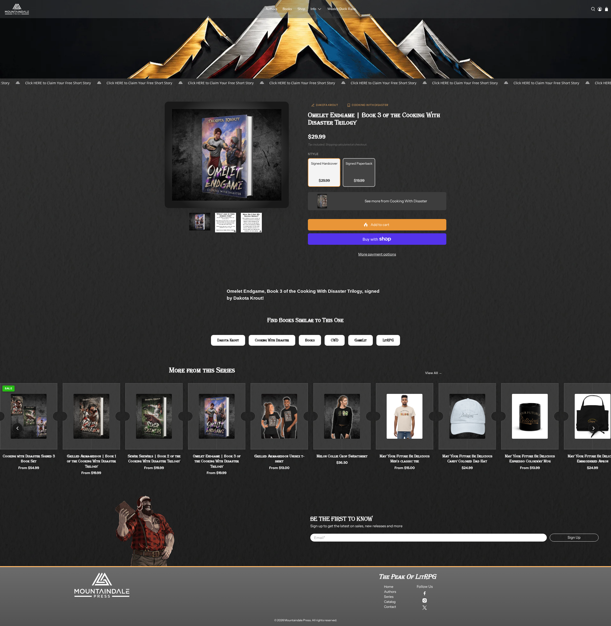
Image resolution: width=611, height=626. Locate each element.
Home (388, 586)
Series (389, 597)
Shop (301, 9)
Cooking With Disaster (370, 105)
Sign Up (574, 537)
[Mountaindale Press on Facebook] (424, 593)
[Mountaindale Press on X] (424, 607)
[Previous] (17, 428)
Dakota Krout (327, 105)
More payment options (377, 254)
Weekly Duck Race (341, 9)
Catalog (389, 602)
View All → (433, 373)
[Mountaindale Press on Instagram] (424, 600)
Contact (390, 607)
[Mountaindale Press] (17, 9)
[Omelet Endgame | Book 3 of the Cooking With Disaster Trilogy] (226, 155)
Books (287, 9)
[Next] (593, 428)
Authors (271, 9)
